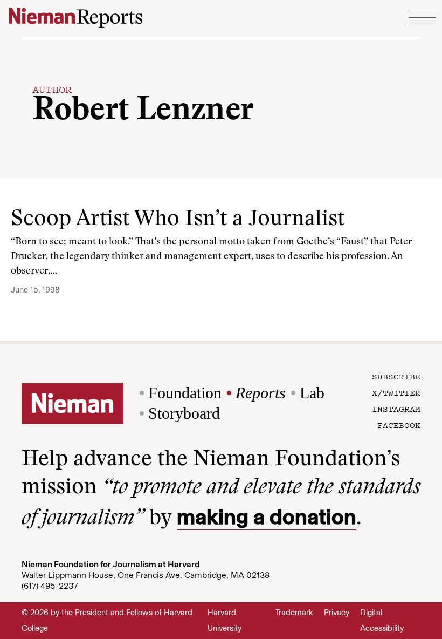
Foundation (185, 393)
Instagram (396, 408)
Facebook (398, 425)
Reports (261, 393)
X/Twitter (396, 392)
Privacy (336, 612)
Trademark (294, 612)
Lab (312, 393)
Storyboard (184, 413)
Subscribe (396, 376)
